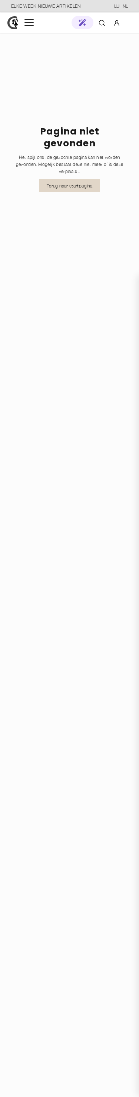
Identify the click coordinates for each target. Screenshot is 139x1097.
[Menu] (29, 22)
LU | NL (121, 6)
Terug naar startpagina (69, 186)
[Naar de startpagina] (12, 22)
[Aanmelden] (116, 22)
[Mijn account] (116, 22)
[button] (82, 22)
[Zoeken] (102, 22)
